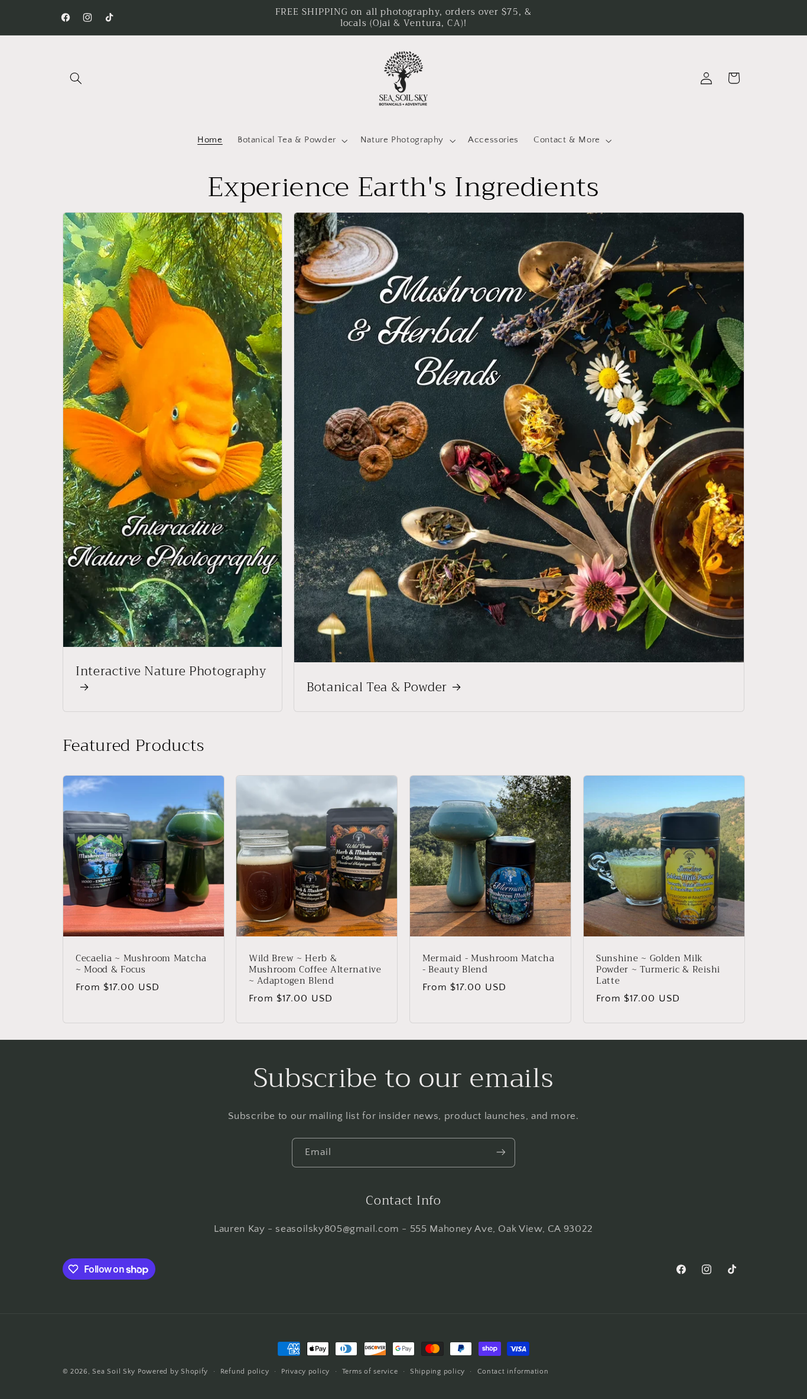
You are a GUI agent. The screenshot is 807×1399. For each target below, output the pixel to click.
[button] (76, 78)
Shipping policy (437, 1371)
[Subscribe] (501, 1152)
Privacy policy (305, 1371)
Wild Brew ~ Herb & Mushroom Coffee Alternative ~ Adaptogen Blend (315, 970)
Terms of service (370, 1371)
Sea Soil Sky (113, 1371)
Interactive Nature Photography (171, 672)
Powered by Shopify (173, 1371)
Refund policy (244, 1371)
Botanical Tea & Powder (377, 686)
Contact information (513, 1371)
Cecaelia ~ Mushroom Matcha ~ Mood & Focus (141, 964)
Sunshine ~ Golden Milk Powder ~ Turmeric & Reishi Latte (658, 970)
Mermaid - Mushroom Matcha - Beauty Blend (488, 964)
